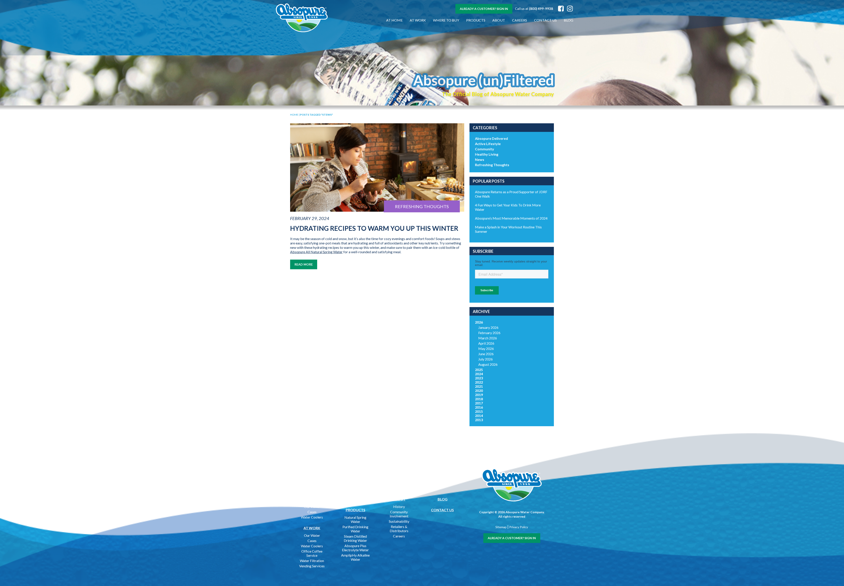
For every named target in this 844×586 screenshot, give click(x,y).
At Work (418, 20)
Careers (519, 20)
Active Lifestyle (488, 144)
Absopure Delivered (491, 138)
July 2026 (485, 359)
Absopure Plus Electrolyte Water (355, 548)
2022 (479, 382)
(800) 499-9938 (541, 9)
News (479, 159)
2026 (479, 322)
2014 (479, 415)
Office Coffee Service (311, 553)
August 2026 (488, 364)
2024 (479, 374)
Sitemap (501, 527)
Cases (311, 512)
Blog (568, 20)
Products (475, 20)
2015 (479, 411)
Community (484, 149)
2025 (479, 370)
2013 (479, 420)
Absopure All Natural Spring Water (316, 252)
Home (294, 114)
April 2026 (486, 343)
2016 (479, 407)
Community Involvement (399, 514)
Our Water (312, 506)
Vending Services (312, 566)
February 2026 (489, 333)
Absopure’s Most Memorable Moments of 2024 (511, 218)
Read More (304, 264)
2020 (479, 390)
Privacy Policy (518, 527)
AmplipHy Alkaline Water (355, 557)
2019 (479, 395)
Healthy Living (486, 154)
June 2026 (486, 354)
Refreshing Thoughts (492, 165)
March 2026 (487, 338)
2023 (479, 378)
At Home (394, 20)
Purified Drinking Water (355, 529)
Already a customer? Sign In (484, 9)
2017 (479, 403)
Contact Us (545, 20)
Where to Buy (446, 20)
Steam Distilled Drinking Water (355, 538)
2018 (479, 399)
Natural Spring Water (355, 519)
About (498, 20)
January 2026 (488, 327)
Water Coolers (312, 517)
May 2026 (486, 348)
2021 (479, 386)
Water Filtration (312, 561)
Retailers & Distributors (399, 528)
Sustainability (399, 521)
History (399, 506)
